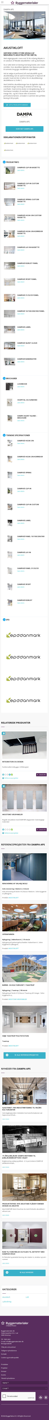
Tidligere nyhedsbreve (9, 1351)
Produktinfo (12, 162)
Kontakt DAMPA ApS (24, 129)
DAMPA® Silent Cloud (27, 343)
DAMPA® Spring (24, 472)
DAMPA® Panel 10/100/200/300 (30, 536)
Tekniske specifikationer (18, 435)
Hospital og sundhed (27, 400)
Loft (27, 1297)
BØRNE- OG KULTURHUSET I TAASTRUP (18, 985)
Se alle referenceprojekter (26, 1055)
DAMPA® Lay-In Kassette (28, 247)
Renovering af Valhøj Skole (14, 883)
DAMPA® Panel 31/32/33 (28, 568)
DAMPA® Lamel (24, 327)
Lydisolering (6, 1301)
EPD (7, 619)
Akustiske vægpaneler (17, 999)
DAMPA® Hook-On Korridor (30, 456)
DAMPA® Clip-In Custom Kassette (28, 184)
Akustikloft (13, 898)
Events (3, 1375)
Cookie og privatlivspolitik (10, 1358)
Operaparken (8, 934)
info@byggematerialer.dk (14, 1341)
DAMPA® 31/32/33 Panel (28, 295)
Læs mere (20, 170)
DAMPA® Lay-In (24, 552)
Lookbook (22, 384)
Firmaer (3, 1371)
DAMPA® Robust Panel (27, 263)
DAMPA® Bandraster (26, 359)
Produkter (4, 1364)
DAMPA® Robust (24, 600)
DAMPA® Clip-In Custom (28, 504)
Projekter (4, 1368)
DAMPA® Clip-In (24, 488)
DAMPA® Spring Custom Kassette (28, 200)
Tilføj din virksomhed (8, 1347)
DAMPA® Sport (24, 584)
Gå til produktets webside (18, 105)
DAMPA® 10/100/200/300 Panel (30, 311)
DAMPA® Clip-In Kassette (28, 167)
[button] (7, 25)
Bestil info (42, 775)
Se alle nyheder (26, 1272)
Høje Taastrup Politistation (15, 1036)
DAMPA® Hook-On (25, 440)
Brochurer (11, 378)
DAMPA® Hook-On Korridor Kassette (30, 232)
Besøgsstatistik (6, 1344)
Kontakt (3, 1354)
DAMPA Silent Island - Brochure (27, 417)
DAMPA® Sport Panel (27, 279)
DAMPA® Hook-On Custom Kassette (29, 216)
